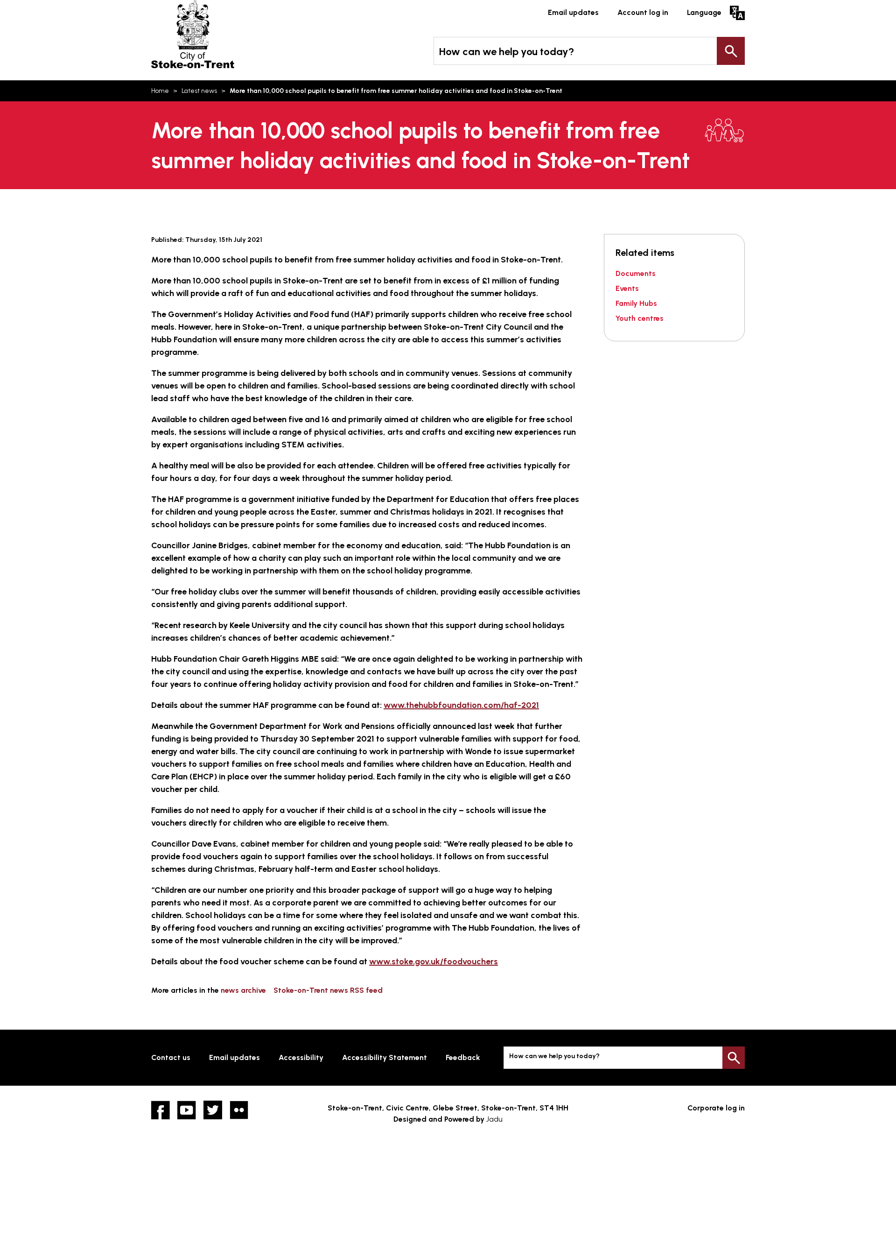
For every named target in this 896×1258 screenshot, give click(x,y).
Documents (636, 273)
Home (160, 91)
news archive (243, 990)
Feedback (463, 1057)
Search (731, 51)
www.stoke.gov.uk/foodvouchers (433, 961)
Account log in (642, 12)
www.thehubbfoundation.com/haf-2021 (461, 705)
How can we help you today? (506, 51)
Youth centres (640, 318)
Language (704, 12)
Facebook (160, 1110)
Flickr (239, 1110)
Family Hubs (636, 303)
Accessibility (301, 1057)
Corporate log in (716, 1107)
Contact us (170, 1057)
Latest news (199, 91)
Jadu (494, 1119)
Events (627, 288)
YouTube (186, 1110)
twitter (212, 1110)
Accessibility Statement (384, 1057)
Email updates (573, 12)
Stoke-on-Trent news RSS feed (328, 990)
